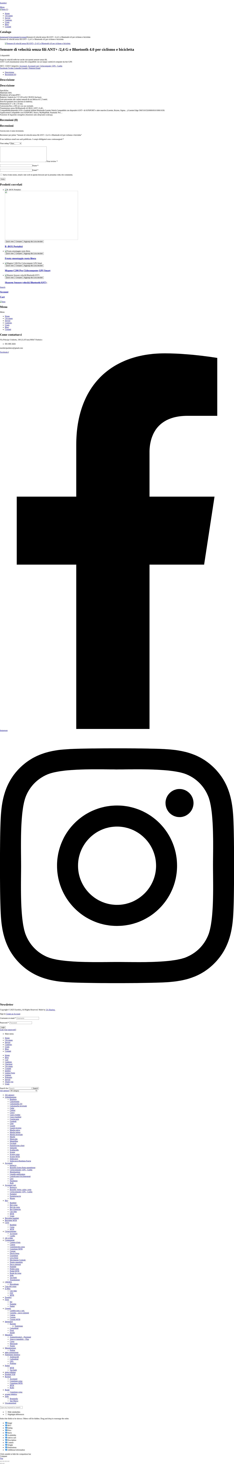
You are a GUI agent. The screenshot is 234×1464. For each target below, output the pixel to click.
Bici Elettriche (15, 1209)
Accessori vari (33, 66)
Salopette (13, 1148)
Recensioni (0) (10, 74)
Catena (12, 1315)
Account (4, 292)
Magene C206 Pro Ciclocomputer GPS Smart (27, 270)
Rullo (12, 1388)
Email (35, 170)
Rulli (12, 1183)
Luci (11, 1179)
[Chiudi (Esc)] (8, 1461)
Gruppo (8, 1308)
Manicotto (14, 1139)
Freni (7, 1300)
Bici (6, 1201)
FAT (11, 1293)
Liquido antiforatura (17, 1174)
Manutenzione (10, 1348)
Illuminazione (15, 1172)
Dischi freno (14, 1253)
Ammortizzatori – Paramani (20, 1337)
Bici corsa (13, 1205)
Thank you (9, 1082)
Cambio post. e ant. (17, 1311)
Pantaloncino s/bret (17, 1146)
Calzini (12, 1110)
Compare (19, 241)
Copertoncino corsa (17, 1247)
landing (8, 1071)
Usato (7, 325)
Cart (2, 297)
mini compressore (11, 1352)
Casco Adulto (15, 1115)
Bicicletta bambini (12, 1218)
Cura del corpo (10, 1286)
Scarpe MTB (15, 1157)
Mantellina (14, 1141)
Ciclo (7, 1223)
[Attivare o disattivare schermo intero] (3, 1461)
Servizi (7, 321)
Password (4, 1023)
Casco (12, 1113)
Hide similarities (13, 1412)
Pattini (12, 1306)
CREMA (8, 1282)
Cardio (12, 1236)
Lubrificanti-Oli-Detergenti (20, 1176)
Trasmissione (15, 1280)
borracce (13, 1165)
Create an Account (13, 1014)
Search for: (4, 1088)
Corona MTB (15, 1319)
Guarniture (14, 1256)
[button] (117, 312)
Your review (52, 161)
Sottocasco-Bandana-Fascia (20, 1161)
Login (3, 1027)
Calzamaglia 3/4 (16, 1104)
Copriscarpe (14, 1119)
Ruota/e (8, 1377)
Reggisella (14, 1399)
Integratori (9, 1322)
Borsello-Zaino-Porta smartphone (22, 1168)
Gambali (13, 1121)
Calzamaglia (14, 1102)
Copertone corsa (16, 1381)
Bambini (13, 1203)
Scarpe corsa (15, 1154)
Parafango (14, 1181)
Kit (11, 1302)
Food (12, 1330)
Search (35, 1088)
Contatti (8, 329)
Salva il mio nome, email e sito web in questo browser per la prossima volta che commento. (38, 175)
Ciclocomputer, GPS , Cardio (51, 66)
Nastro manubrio (16, 1262)
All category (9, 1095)
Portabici (13, 1194)
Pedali (7, 1366)
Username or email (8, 1018)
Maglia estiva (15, 1130)
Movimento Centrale (18, 1260)
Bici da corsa (15, 1207)
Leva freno (14, 1258)
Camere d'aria (15, 1242)
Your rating (5, 143)
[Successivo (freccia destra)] (3, 1463)
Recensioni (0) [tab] (9, 120)
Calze (12, 1108)
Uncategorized (10, 1403)
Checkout (8, 1064)
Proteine (13, 1363)
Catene (12, 1245)
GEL (12, 1361)
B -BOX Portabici (14, 246)
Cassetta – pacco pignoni (19, 1313)
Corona (12, 1317)
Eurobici (3, 3)
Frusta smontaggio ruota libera (20, 258)
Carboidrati (14, 1328)
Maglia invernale (16, 1135)
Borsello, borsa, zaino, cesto (20, 1190)
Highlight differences (15, 1414)
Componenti (9, 1240)
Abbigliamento (10, 1097)
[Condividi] (6, 1461)
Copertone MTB (16, 1249)
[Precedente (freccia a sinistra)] (1, 1463)
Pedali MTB (14, 1271)
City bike (13, 1212)
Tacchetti (13, 1278)
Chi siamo (9, 318)
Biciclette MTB (11, 1220)
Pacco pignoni (15, 1264)
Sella (7, 1396)
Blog (7, 327)
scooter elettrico (11, 1394)
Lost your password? (8, 1030)
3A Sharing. (50, 1010)
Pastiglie (13, 1267)
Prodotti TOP (10, 1374)
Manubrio (8, 1335)
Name (35, 166)
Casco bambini (15, 1117)
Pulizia (12, 1350)
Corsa (12, 1227)
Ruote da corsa (15, 1273)
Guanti (12, 1126)
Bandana (13, 1099)
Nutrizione (19, 1326)
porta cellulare (10, 1372)
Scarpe (12, 1152)
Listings (8, 1075)
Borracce (13, 1187)
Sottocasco (14, 1159)
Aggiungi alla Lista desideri (33, 241)
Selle (12, 1275)
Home (7, 316)
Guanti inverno (15, 1128)
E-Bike (7, 1289)
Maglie (12, 1137)
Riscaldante (14, 1284)
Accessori (23, 37)
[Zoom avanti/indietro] (1, 1461)
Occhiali (13, 1143)
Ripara (12, 1198)
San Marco (14, 1401)
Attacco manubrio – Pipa (19, 1339)
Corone (12, 1251)
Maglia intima (15, 1132)
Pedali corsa (14, 1269)
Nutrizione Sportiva (12, 1355)
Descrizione (9, 72)
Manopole (14, 1344)
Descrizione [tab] (7, 79)
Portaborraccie (15, 1196)
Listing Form (10, 1073)
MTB (12, 1214)
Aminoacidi (14, 1357)
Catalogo (8, 323)
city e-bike (9, 1238)
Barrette (13, 1324)
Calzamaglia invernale (18, 1106)
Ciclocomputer (13, 37)
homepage (4, 37)
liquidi (12, 1333)
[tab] (88, 72)
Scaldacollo (14, 1150)
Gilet (12, 1124)
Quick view (10, 241)
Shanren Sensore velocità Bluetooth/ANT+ (26, 282)
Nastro (12, 1346)
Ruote (7, 1390)
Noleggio (8, 1077)
